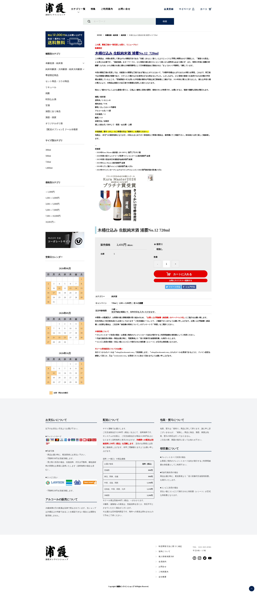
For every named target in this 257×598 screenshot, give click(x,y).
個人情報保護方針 (166, 556)
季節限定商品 (52, 75)
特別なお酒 (51, 99)
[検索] (165, 21)
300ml (48, 150)
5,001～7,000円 (52, 210)
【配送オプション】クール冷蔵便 (62, 129)
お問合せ (162, 567)
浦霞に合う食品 (53, 111)
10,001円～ (51, 222)
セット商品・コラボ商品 (57, 81)
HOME (99, 35)
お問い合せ (124, 9)
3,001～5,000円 (52, 204)
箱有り (159, 244)
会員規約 (162, 561)
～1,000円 (50, 192)
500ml (48, 156)
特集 (93, 9)
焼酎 (48, 93)
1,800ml (49, 168)
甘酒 (48, 105)
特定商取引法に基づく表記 (170, 546)
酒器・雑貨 (51, 117)
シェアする (190, 287)
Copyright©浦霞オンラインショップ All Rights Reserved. (128, 586)
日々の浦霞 (138, 303)
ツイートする (174, 287)
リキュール (51, 87)
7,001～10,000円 (53, 216)
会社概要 (162, 577)
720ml (114, 303)
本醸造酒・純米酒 (111, 35)
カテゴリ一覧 (78, 9)
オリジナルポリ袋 (54, 123)
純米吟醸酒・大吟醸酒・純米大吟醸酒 (64, 69)
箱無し (159, 249)
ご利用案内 (107, 9)
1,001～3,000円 (125, 303)
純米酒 (123, 35)
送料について (164, 551)
